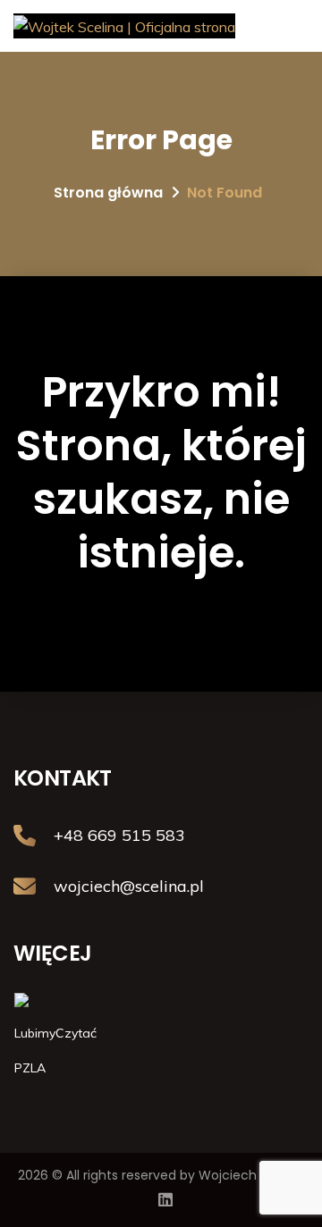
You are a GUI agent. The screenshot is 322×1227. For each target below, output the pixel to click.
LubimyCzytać (55, 1033)
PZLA (30, 1068)
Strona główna (108, 192)
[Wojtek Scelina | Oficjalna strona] (124, 25)
